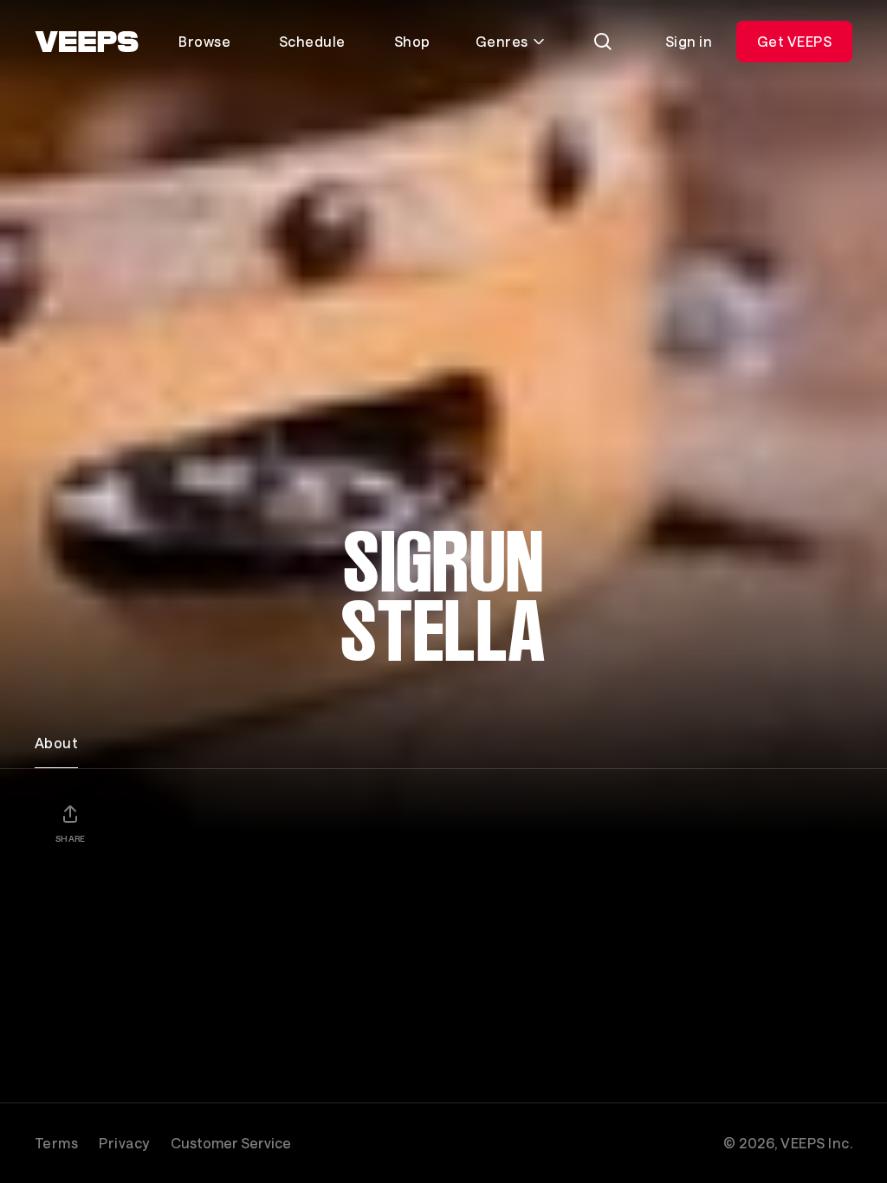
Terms (56, 1143)
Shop (412, 41)
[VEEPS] (87, 41)
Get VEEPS (794, 41)
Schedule (312, 41)
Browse (204, 41)
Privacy (124, 1143)
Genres (502, 41)
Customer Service (231, 1143)
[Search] (603, 41)
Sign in (688, 41)
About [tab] (56, 742)
